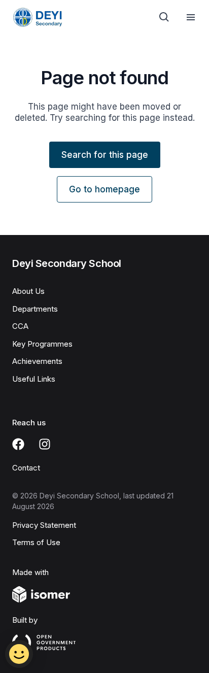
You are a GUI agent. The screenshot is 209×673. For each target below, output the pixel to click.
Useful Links (33, 379)
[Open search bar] (164, 17)
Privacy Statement (44, 525)
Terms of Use (36, 542)
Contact (26, 468)
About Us (28, 291)
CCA (20, 326)
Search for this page (104, 155)
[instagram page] (45, 444)
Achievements (37, 361)
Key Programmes (42, 344)
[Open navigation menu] (191, 17)
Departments (35, 309)
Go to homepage (104, 189)
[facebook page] (18, 444)
